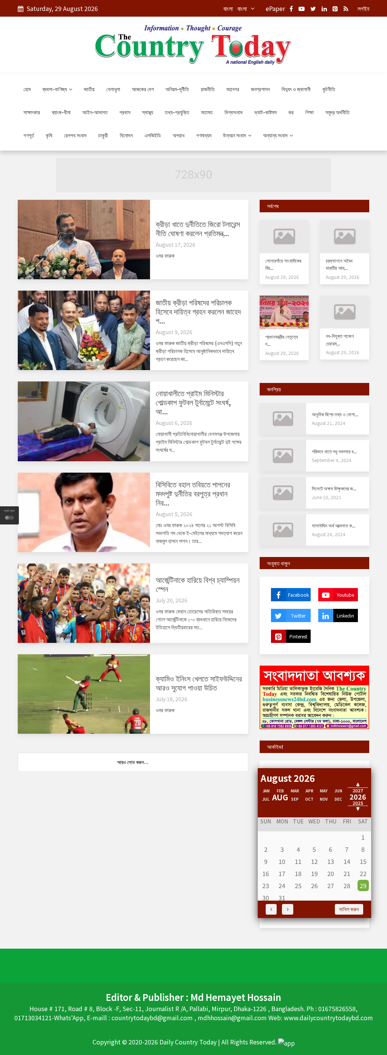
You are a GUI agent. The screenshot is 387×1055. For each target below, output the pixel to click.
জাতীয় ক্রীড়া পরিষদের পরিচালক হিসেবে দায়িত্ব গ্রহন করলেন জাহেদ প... (198, 311)
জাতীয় (89, 89)
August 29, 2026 (282, 277)
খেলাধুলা (113, 89)
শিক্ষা (309, 112)
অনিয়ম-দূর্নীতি (177, 89)
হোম (27, 89)
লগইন (363, 8)
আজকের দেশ (143, 89)
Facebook (298, 594)
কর (291, 112)
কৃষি (49, 135)
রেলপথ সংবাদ (75, 135)
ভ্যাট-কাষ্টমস (265, 112)
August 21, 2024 (328, 423)
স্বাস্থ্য (147, 112)
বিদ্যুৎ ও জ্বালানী (296, 89)
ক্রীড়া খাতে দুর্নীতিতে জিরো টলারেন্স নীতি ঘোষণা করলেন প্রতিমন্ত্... (198, 228)
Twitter (298, 615)
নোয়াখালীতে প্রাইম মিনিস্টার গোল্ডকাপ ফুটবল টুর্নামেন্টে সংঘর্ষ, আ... (193, 402)
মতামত (207, 112)
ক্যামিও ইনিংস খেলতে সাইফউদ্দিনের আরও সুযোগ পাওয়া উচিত (199, 683)
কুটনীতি (328, 89)
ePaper (275, 8)
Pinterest (298, 636)
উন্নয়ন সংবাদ (235, 135)
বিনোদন (126, 135)
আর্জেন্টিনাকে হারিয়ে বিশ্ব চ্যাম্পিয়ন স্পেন (198, 584)
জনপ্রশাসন (260, 89)
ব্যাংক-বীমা (61, 112)
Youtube (345, 594)
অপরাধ (178, 135)
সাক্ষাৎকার (31, 112)
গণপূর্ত (28, 135)
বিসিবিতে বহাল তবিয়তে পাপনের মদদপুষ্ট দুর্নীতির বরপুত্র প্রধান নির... (193, 493)
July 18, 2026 (171, 699)
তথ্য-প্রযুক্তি (177, 112)
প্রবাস (124, 112)
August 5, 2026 (174, 514)
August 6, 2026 (174, 422)
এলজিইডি (152, 135)
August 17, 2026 (175, 244)
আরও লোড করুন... (133, 762)
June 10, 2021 (326, 497)
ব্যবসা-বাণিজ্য (55, 89)
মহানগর (232, 89)
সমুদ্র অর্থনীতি (337, 112)
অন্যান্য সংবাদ (276, 135)
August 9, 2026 (174, 332)
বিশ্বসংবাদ (233, 112)
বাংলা (228, 8)
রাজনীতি (208, 89)
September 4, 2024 (331, 460)
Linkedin (345, 615)
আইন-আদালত (95, 112)
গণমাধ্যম (203, 135)
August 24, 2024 (328, 534)
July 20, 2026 (171, 600)
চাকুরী (103, 135)
